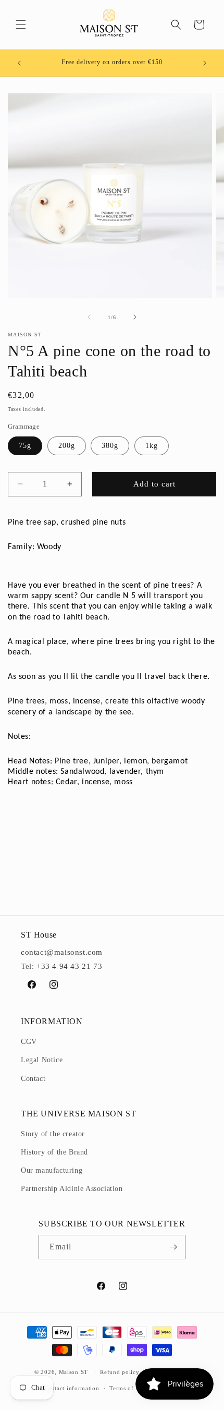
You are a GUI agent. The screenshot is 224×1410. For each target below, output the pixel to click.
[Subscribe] (173, 1247)
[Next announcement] (204, 63)
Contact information (71, 1388)
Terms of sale (127, 1388)
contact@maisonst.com (62, 952)
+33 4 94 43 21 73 (69, 966)
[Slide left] (89, 317)
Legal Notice (42, 1060)
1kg (151, 445)
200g (66, 445)
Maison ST (74, 1372)
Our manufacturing (51, 1170)
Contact (33, 1079)
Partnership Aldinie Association (72, 1189)
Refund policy (119, 1372)
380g (110, 445)
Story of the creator (53, 1134)
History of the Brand (54, 1152)
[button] (20, 24)
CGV (29, 1042)
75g (25, 445)
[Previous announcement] (19, 63)
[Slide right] (134, 317)
